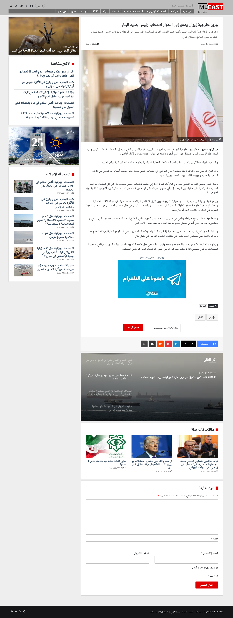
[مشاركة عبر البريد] (152, 344)
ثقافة (95, 11)
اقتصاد (116, 11)
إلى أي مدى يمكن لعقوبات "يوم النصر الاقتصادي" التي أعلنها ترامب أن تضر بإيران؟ (45, 73)
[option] (152, 387)
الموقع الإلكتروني (141, 553)
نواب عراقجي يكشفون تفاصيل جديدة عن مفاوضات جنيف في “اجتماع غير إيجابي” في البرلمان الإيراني (198, 464)
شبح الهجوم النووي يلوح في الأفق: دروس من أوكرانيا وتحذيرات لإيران (48, 84)
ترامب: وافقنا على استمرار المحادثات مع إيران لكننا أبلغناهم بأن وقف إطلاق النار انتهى (152, 464)
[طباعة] (144, 344)
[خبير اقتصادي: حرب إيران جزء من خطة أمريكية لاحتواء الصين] (23, 270)
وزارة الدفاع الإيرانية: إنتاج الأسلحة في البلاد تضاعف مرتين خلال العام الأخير (48, 94)
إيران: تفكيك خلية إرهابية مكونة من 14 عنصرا (106, 463)
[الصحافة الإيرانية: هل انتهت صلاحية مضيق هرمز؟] (23, 237)
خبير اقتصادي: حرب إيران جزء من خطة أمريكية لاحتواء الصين (55, 267)
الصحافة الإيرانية (156, 11)
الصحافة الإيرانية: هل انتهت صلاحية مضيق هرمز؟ (58, 235)
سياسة (174, 11)
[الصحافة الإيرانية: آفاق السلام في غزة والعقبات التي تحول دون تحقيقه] (23, 186)
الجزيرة (203, 306)
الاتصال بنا (163, 612)
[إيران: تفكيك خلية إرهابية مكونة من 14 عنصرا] (106, 446)
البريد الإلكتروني (209, 553)
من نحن (62, 11)
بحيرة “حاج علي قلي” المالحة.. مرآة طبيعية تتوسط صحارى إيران (48, 48)
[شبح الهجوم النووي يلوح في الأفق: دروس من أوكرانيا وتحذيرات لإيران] (23, 203)
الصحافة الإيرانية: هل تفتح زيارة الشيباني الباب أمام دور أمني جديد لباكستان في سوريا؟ (55, 252)
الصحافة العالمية (133, 11)
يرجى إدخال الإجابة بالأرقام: (205, 568)
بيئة (105, 11)
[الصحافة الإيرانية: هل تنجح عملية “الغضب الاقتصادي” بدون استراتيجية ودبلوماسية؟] (152, 387)
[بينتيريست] (168, 344)
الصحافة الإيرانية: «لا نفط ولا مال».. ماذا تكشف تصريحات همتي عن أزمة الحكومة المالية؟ (47, 115)
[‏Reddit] (160, 344)
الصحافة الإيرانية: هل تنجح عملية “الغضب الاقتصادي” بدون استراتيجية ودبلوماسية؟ (55, 220)
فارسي (40, 6)
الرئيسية (187, 11)
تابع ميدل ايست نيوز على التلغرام (152, 258)
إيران (211, 317)
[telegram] (152, 279)
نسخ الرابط (133, 327)
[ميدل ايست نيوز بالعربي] (210, 8)
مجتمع (84, 11)
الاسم (214, 539)
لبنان (200, 317)
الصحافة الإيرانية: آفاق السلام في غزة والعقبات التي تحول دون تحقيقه (44, 105)
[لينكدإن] (176, 344)
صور (73, 11)
